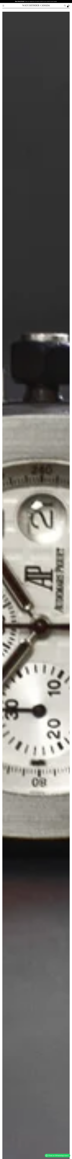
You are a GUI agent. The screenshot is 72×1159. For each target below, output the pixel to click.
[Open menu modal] (3, 5)
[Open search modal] (65, 5)
